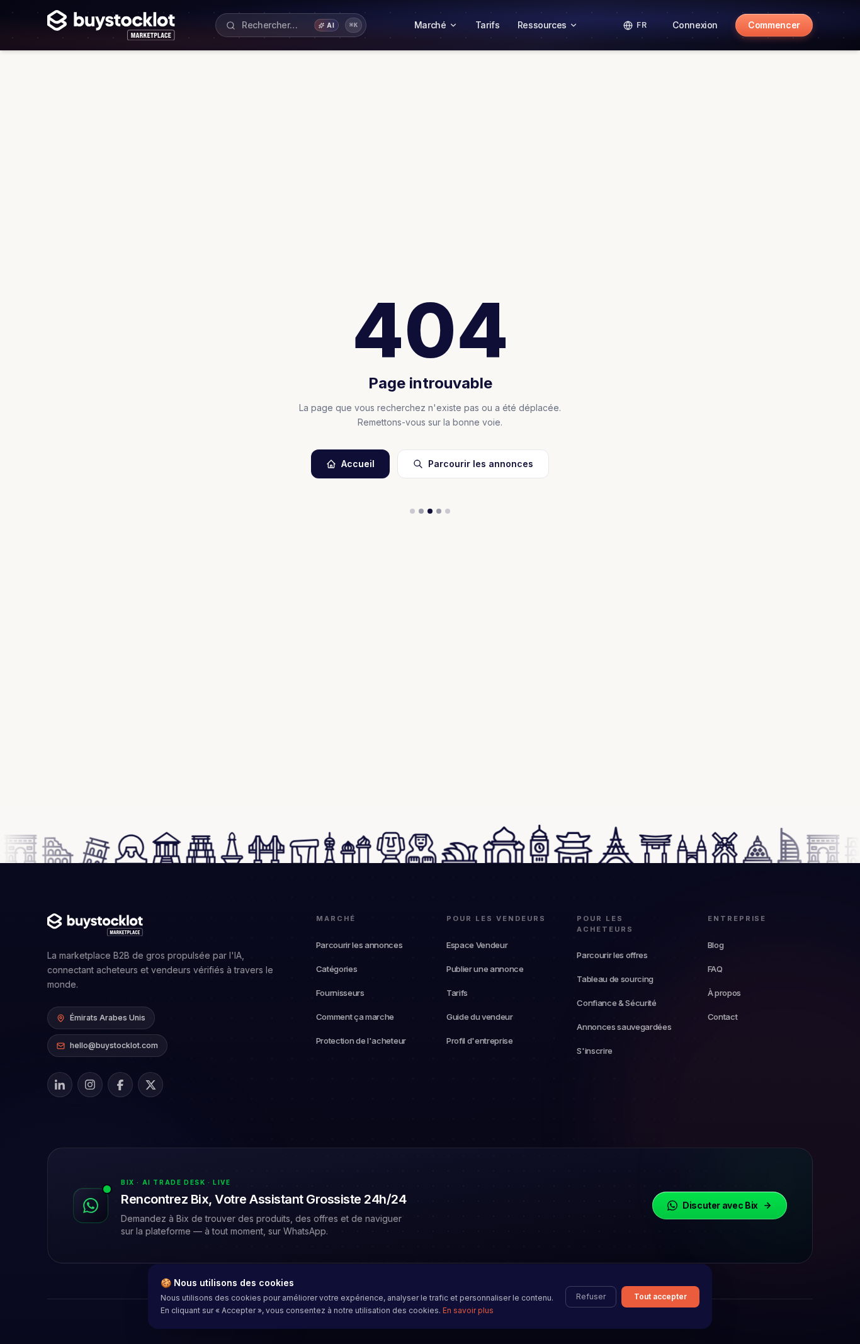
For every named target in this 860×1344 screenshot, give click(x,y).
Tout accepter (660, 1296)
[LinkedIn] (59, 1084)
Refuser (591, 1296)
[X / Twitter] (150, 1084)
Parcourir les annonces (480, 463)
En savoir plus (468, 1310)
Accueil (358, 463)
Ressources (542, 25)
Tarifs (487, 25)
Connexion (695, 25)
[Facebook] (120, 1084)
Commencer (774, 25)
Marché (430, 25)
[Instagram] (90, 1084)
